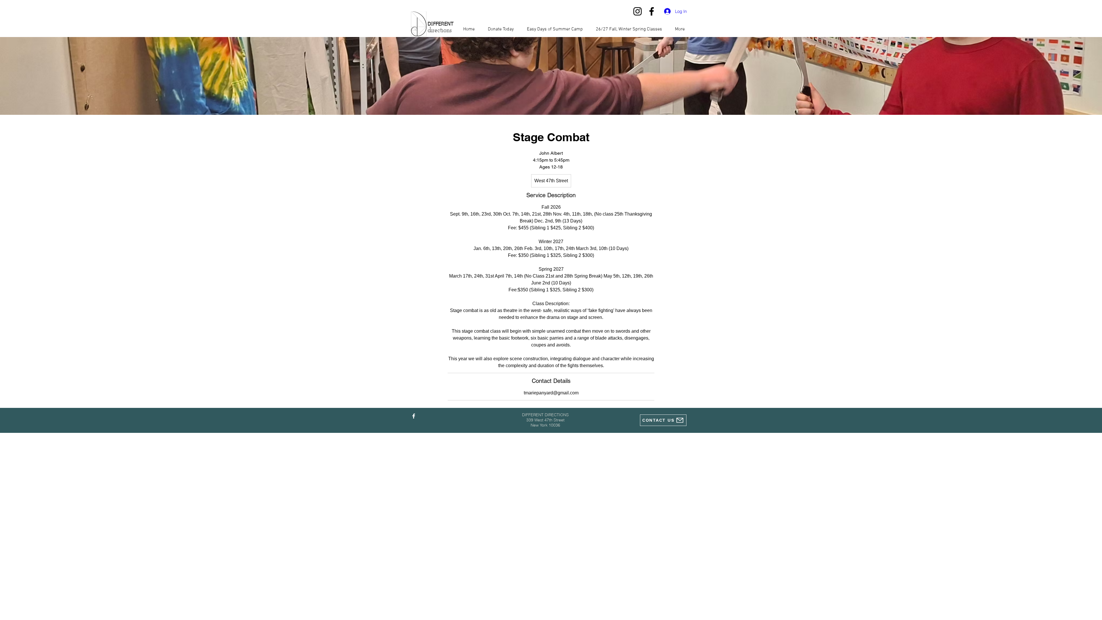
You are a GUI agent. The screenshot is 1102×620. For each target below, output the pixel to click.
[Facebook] (651, 11)
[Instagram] (637, 11)
